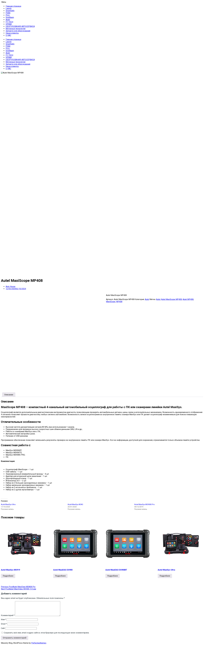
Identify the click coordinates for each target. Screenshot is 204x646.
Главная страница (13, 6)
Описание (8, 395)
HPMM (9, 24)
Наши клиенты (12, 33)
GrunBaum (10, 17)
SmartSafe (10, 11)
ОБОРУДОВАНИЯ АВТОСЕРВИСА (20, 26)
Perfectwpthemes (38, 643)
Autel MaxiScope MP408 (171, 299)
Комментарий (8, 615)
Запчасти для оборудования (18, 31)
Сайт (3, 628)
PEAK (8, 13)
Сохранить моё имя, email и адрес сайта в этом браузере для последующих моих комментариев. (46, 633)
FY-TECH (9, 22)
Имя (3, 619)
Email (4, 624)
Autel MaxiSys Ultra (8, 504)
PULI (8, 15)
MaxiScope (110, 301)
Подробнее (8, 576)
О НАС (8, 35)
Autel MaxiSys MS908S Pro (144, 504)
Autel (8, 20)
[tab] (8, 394)
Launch (8, 8)
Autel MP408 (188, 299)
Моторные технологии (15, 28)
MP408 (119, 301)
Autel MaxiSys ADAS (75, 504)
